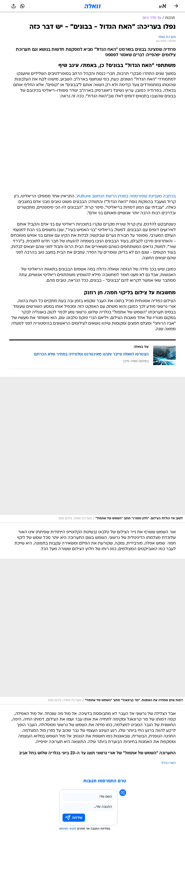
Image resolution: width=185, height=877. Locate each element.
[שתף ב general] (13, 6)
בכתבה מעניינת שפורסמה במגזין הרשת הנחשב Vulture (126, 196)
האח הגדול (168, 763)
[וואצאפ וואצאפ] (22, 6)
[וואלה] (92, 6)
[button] (162, 6)
